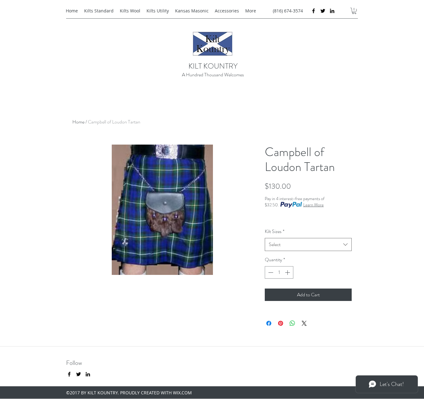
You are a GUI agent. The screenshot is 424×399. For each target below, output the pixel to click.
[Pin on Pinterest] (280, 323)
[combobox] (308, 244)
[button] (354, 11)
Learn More (313, 205)
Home (78, 121)
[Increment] (288, 272)
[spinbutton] (279, 272)
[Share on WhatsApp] (292, 323)
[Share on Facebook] (269, 323)
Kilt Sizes (274, 231)
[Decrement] (270, 272)
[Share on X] (304, 323)
